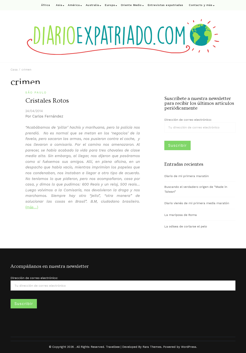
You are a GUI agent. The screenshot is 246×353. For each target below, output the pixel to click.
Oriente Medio (131, 5)
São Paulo (36, 92)
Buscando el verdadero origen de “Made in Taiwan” (195, 189)
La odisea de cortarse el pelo (185, 226)
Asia (59, 5)
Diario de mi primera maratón (186, 176)
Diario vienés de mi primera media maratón (196, 203)
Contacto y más (200, 5)
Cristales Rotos (47, 100)
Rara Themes (152, 347)
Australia (92, 5)
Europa (110, 5)
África (45, 5)
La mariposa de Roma (180, 215)
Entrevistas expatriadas (165, 5)
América (74, 5)
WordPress (188, 347)
